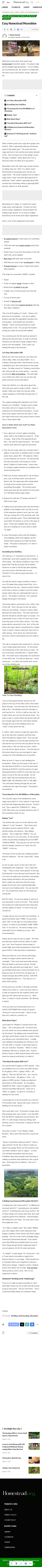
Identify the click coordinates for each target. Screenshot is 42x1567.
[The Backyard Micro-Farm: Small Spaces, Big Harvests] (34, 1435)
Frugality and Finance (18, 16)
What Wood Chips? (13, 119)
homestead (7, 64)
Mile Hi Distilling (18, 374)
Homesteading (24, 1316)
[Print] (18, 29)
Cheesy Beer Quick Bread (11, 1458)
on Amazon (28, 262)
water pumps (24, 245)
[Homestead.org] (21, 2)
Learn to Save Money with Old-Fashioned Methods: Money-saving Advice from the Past (13, 1446)
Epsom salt (16, 301)
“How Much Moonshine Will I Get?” (19, 123)
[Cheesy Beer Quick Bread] (34, 1460)
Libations (32, 16)
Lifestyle (6, 18)
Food (5, 16)
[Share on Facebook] (7, 29)
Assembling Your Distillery (16, 104)
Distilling (14, 1316)
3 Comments (34, 1333)
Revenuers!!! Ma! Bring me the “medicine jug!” (20, 135)
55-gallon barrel (10, 239)
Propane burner (10, 266)
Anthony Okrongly (15, 35)
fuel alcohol (32, 1268)
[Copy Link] (14, 29)
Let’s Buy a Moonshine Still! (16, 100)
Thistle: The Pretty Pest (11, 1468)
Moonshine (34, 1316)
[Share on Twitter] (11, 29)
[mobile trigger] (4, 2)
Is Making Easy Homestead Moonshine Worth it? (19, 128)
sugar (19, 283)
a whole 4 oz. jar (21, 287)
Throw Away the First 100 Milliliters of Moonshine (19, 110)
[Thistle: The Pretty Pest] (34, 1470)
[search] (31, 2)
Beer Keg (7, 259)
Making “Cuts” (12, 115)
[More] (21, 29)
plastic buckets (26, 305)
